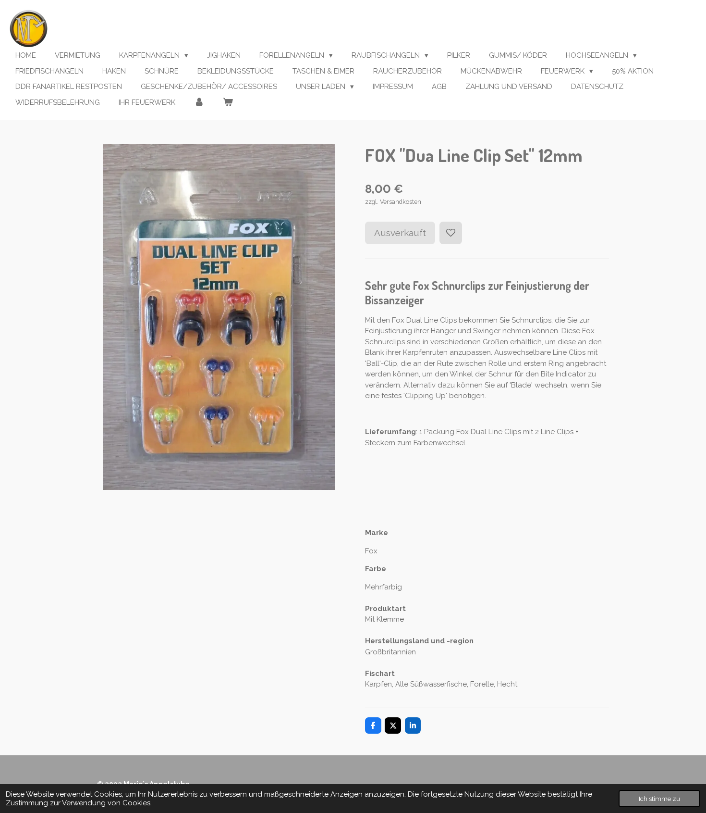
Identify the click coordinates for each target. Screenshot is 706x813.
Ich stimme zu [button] (659, 798)
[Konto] (199, 103)
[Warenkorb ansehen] (228, 103)
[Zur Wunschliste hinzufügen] (450, 233)
